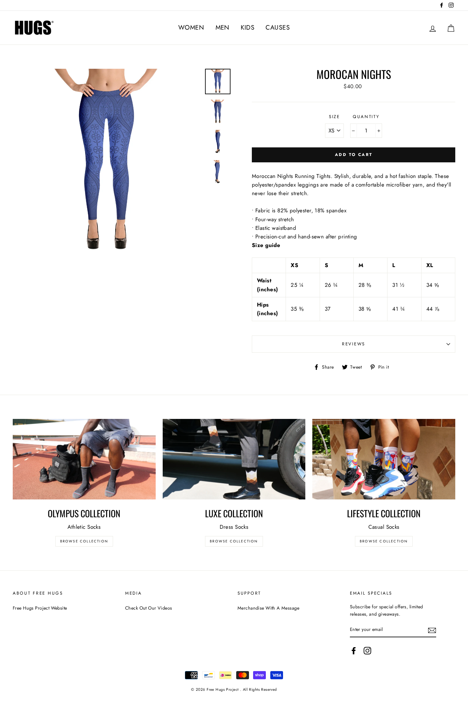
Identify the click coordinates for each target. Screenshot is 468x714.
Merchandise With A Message (268, 608)
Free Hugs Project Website (40, 608)
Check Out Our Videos (148, 608)
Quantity (366, 116)
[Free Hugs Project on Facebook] (354, 651)
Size (334, 116)
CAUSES (278, 27)
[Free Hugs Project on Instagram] (367, 651)
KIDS (247, 27)
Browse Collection (84, 541)
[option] (106, 162)
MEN (223, 27)
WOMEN (191, 27)
